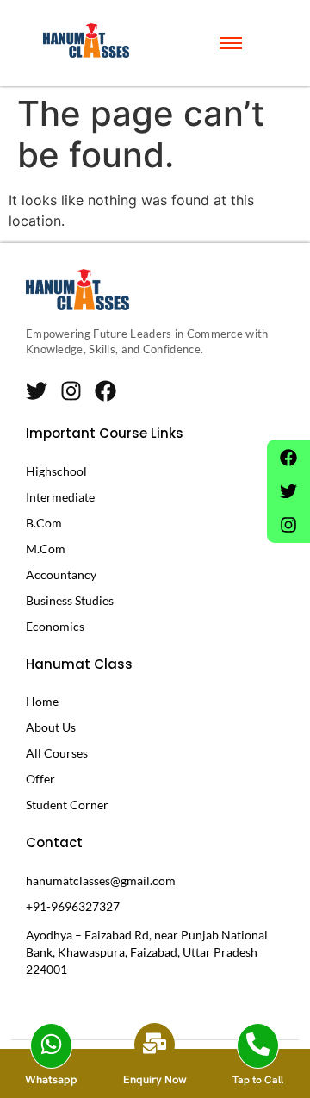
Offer (40, 778)
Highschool (56, 471)
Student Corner (67, 804)
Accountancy (61, 574)
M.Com (45, 548)
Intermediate (60, 497)
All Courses (57, 753)
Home (42, 701)
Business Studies (70, 600)
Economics (55, 626)
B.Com (44, 522)
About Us (51, 727)
